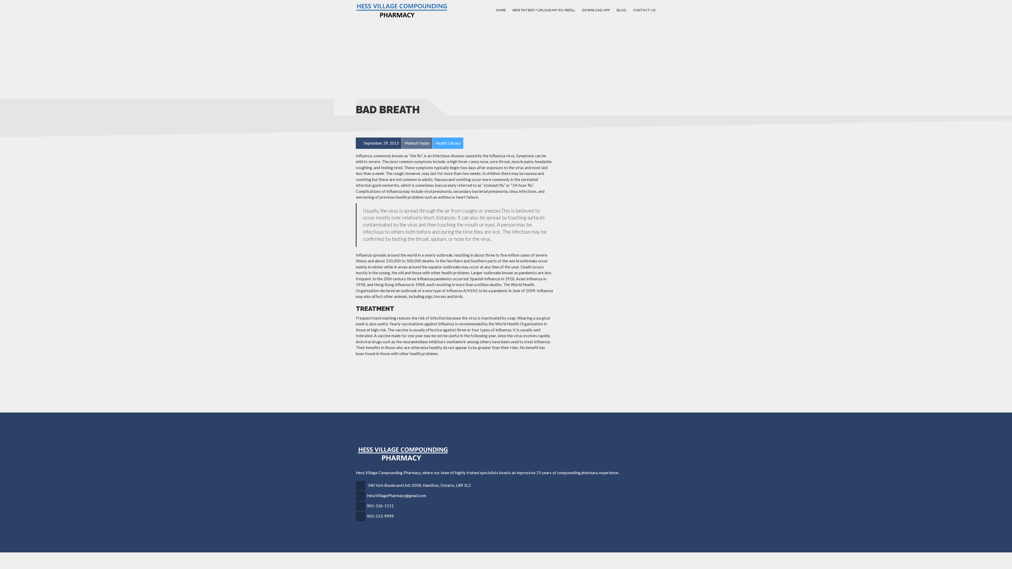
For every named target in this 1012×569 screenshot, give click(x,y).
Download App (596, 10)
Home (501, 10)
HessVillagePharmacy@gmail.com (396, 495)
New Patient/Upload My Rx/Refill (544, 10)
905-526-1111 (380, 505)
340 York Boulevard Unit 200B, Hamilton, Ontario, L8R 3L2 (419, 485)
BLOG (621, 10)
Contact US (644, 10)
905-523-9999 (380, 516)
